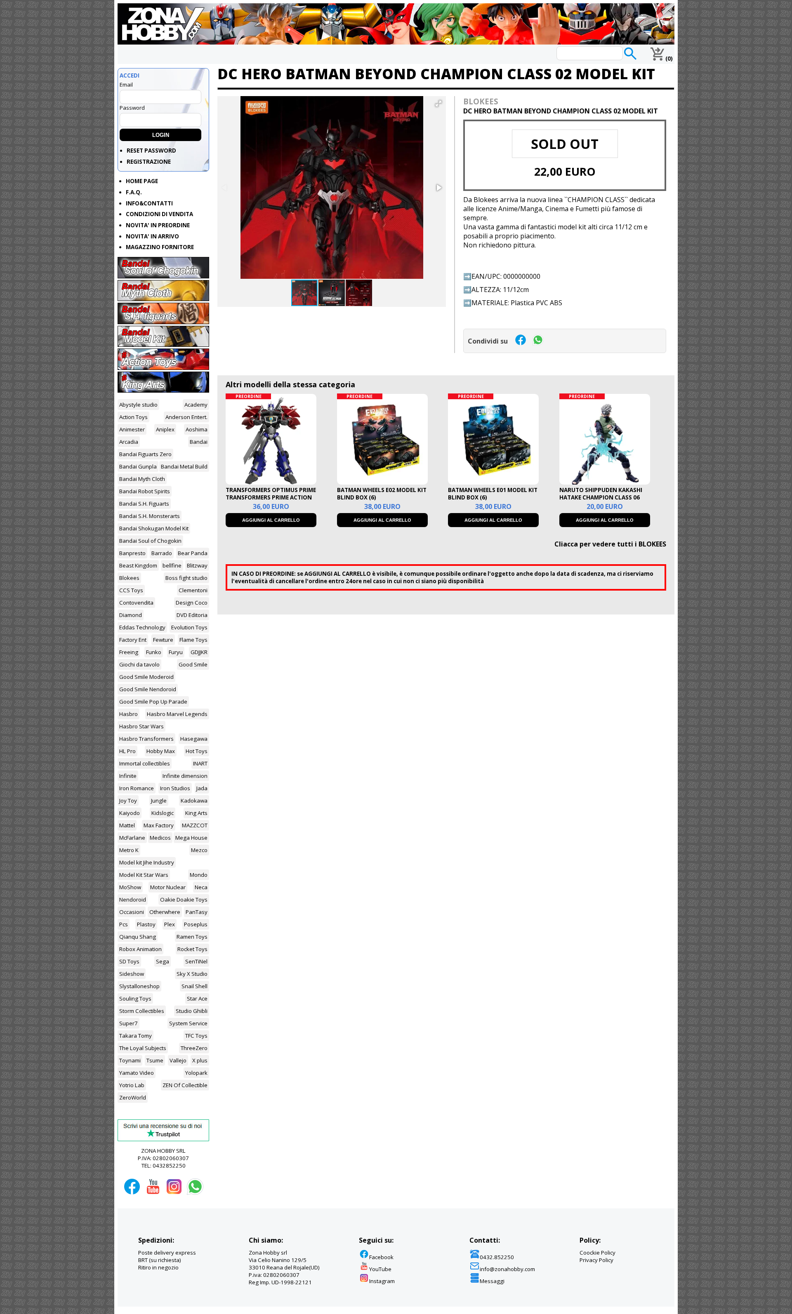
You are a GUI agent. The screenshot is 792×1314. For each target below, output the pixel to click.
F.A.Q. (134, 192)
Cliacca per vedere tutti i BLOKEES (610, 544)
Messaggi (492, 1281)
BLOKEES (480, 101)
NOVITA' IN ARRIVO (152, 236)
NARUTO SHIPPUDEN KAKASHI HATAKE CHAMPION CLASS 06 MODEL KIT (600, 497)
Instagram (382, 1281)
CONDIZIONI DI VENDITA (159, 214)
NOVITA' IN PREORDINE (158, 225)
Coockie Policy (597, 1252)
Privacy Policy (596, 1260)
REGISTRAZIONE (149, 161)
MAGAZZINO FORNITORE (160, 247)
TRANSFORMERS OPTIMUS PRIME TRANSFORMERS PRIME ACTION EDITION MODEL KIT (271, 497)
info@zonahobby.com (507, 1269)
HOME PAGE (142, 181)
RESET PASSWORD (151, 150)
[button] (438, 103)
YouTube (380, 1269)
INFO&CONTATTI (149, 203)
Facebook (381, 1257)
